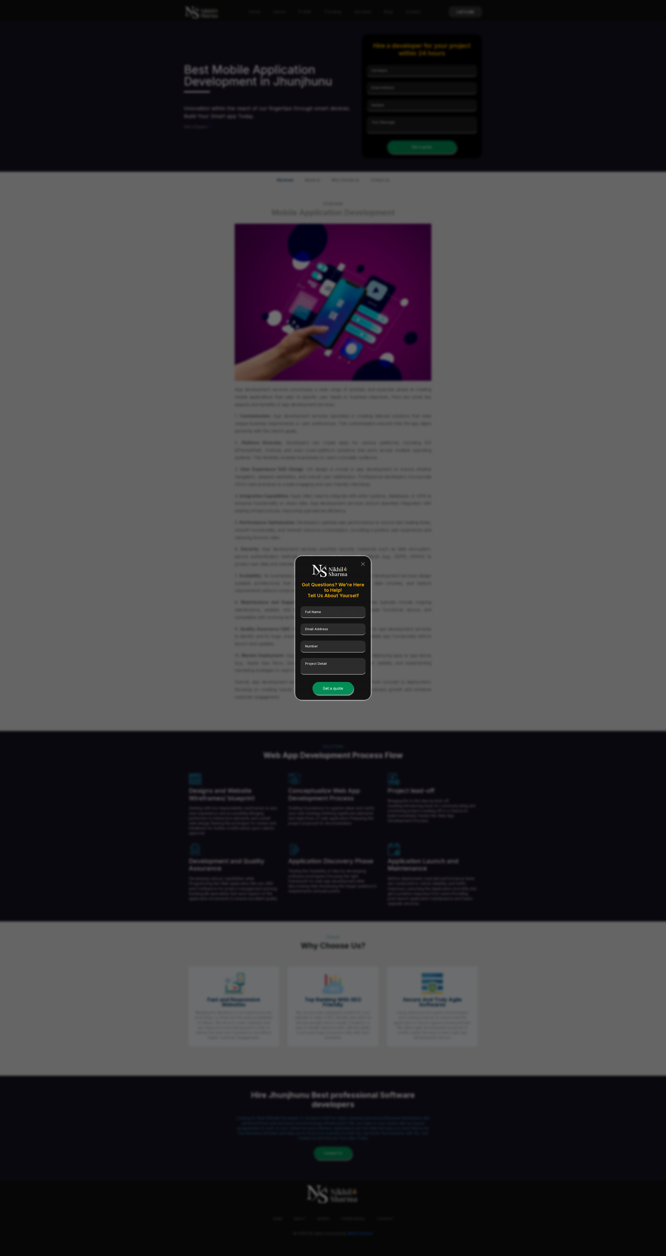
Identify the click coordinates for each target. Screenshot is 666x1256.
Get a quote (333, 688)
